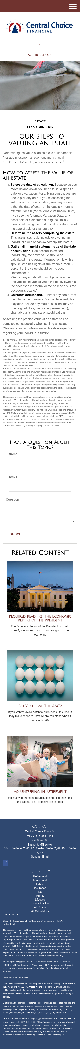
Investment (40, 880)
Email (13, 477)
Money (40, 896)
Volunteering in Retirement (40, 792)
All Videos (40, 907)
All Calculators (40, 911)
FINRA (19, 986)
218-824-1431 (42, 55)
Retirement (40, 876)
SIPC (25, 986)
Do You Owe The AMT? (40, 706)
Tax (40, 892)
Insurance (40, 888)
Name (13, 454)
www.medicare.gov (12, 1024)
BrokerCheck (9, 923)
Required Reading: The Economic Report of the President (40, 618)
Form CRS (14, 914)
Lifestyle (40, 899)
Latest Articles (40, 903)
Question (12, 499)
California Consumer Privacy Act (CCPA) (31, 964)
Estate (40, 884)
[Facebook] (39, 46)
